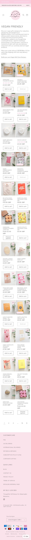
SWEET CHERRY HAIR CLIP (21, 259)
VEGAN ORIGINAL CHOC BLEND (7, 374)
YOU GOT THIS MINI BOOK (22, 374)
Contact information (21, 536)
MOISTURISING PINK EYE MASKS (8, 110)
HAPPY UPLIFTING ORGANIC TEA (22, 317)
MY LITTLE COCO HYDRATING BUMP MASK (8, 199)
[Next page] (27, 423)
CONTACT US (7, 473)
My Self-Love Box (14, 531)
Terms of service (11, 536)
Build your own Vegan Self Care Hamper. (13, 57)
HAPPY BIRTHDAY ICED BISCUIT (7, 140)
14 (22, 423)
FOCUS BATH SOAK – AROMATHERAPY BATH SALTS (8, 289)
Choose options (8, 237)
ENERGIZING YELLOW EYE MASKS (8, 80)
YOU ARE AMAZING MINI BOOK (22, 110)
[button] (3, 15)
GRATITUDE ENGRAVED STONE (7, 402)
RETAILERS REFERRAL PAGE (11, 484)
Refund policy (14, 533)
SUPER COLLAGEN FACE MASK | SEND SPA (22, 199)
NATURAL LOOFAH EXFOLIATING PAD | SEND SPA (8, 260)
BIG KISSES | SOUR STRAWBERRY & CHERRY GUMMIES (22, 289)
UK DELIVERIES (7, 443)
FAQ (4, 440)
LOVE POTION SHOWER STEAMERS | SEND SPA (22, 403)
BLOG (5, 469)
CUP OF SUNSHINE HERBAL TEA (7, 317)
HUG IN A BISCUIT (22, 140)
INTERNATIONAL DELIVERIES (11, 447)
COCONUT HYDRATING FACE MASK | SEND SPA (22, 81)
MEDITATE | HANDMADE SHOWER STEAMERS (22, 170)
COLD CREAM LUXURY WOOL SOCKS (21, 346)
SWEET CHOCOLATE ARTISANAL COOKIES (8, 346)
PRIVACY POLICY (8, 476)
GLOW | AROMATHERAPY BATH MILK (7, 170)
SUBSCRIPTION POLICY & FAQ (12, 455)
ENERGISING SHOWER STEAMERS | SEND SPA (8, 228)
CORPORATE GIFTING (9, 458)
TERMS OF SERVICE (9, 480)
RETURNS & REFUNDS (9, 451)
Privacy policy (22, 533)
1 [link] (4, 423)
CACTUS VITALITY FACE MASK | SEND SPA (22, 228)
